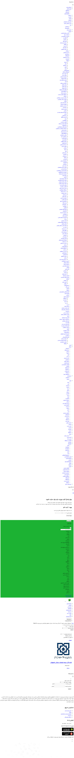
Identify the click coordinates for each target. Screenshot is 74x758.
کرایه (70, 345)
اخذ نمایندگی (68, 610)
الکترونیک (67, 28)
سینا (68, 395)
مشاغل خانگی (66, 263)
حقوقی (65, 284)
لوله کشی (65, 214)
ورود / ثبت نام (69, 515)
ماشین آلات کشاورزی (62, 180)
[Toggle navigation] (65, 601)
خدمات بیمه (66, 35)
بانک (70, 381)
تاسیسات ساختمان (67, 22)
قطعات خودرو (66, 468)
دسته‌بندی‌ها (69, 619)
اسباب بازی (64, 73)
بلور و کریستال (64, 132)
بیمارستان (69, 376)
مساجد (70, 424)
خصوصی (67, 377)
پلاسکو (65, 157)
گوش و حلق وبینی (65, 364)
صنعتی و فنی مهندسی (62, 99)
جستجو (72, 629)
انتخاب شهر (69, 520)
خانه (73, 623)
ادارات (70, 431)
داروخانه (67, 372)
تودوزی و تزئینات (65, 473)
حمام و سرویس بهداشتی (62, 98)
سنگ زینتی (64, 75)
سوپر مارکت (64, 86)
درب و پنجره (64, 229)
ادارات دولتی (68, 423)
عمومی (67, 351)
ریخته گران (64, 204)
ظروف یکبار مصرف (63, 89)
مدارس (70, 427)
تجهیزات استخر (63, 77)
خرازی (65, 114)
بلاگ (70, 615)
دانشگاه (69, 432)
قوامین (67, 393)
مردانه (65, 62)
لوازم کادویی (64, 138)
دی (68, 411)
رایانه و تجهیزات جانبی (62, 340)
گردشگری (67, 414)
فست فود (65, 41)
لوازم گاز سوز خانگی (63, 240)
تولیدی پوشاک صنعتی (62, 222)
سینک (65, 149)
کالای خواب (66, 293)
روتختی (65, 148)
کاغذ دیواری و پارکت (63, 123)
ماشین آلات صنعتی (63, 182)
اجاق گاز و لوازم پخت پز (62, 112)
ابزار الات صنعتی (63, 144)
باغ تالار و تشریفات (65, 309)
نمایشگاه (67, 479)
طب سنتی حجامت (65, 308)
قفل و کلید (64, 216)
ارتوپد (68, 353)
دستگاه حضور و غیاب (62, 94)
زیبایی (67, 356)
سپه (68, 389)
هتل (68, 445)
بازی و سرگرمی (66, 52)
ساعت (65, 258)
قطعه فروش (66, 13)
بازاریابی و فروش (63, 106)
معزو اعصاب (66, 363)
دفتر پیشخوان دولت (65, 314)
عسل (66, 119)
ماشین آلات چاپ (63, 185)
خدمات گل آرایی (65, 266)
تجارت (67, 387)
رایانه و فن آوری (63, 102)
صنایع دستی (68, 7)
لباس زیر (65, 227)
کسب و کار (64, 282)
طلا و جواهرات (66, 330)
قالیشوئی (65, 254)
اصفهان (70, 640)
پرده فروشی (64, 115)
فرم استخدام (68, 616)
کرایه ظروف (64, 143)
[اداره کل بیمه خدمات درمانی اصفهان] (63, 659)
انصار (68, 390)
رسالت (67, 392)
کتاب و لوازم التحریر (65, 33)
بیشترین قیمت (68, 686)
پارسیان (67, 406)
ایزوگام (65, 96)
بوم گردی (67, 450)
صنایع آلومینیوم (68, 461)
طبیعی (65, 272)
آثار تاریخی (69, 437)
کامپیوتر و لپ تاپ (65, 324)
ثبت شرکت (64, 241)
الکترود (65, 177)
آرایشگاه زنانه (64, 91)
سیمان (65, 245)
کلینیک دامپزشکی (65, 317)
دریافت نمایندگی (68, 717)
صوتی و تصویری (63, 135)
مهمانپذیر (67, 448)
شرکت (70, 18)
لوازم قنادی (64, 253)
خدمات (70, 31)
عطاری (67, 288)
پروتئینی (67, 335)
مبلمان (67, 290)
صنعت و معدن (66, 400)
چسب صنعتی (64, 193)
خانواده (65, 280)
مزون (66, 68)
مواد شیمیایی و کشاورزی (62, 170)
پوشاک (67, 60)
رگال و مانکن (64, 224)
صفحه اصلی (69, 603)
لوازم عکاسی (64, 199)
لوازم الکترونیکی (66, 337)
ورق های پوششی (65, 321)
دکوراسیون (64, 140)
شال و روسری (64, 220)
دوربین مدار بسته (63, 188)
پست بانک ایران (66, 403)
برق (70, 25)
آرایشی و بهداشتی (65, 261)
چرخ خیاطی (64, 153)
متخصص (67, 360)
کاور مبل (65, 159)
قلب (68, 355)
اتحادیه (69, 429)
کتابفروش (65, 211)
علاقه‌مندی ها (68, 597)
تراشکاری (65, 164)
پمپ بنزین (69, 426)
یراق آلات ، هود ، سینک (64, 319)
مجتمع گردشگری (65, 455)
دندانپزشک (67, 350)
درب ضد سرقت (64, 191)
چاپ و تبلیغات (66, 57)
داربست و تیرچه (63, 212)
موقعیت (69, 682)
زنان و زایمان (66, 358)
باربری (68, 305)
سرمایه (67, 418)
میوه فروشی (66, 285)
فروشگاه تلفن (64, 133)
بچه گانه (65, 65)
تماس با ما (69, 613)
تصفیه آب (65, 237)
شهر (68, 410)
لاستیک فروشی (66, 469)
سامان (67, 408)
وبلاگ (70, 712)
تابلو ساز (67, 311)
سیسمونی (65, 156)
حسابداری (67, 54)
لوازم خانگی (69, 9)
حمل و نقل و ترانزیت (65, 277)
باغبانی (65, 111)
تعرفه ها (69, 608)
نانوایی (67, 295)
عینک (65, 219)
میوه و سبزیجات (63, 43)
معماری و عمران (63, 104)
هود (66, 151)
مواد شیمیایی (64, 169)
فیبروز (65, 301)
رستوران (65, 39)
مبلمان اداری (64, 146)
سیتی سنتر (66, 436)
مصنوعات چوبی (63, 161)
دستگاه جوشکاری (63, 190)
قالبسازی (65, 162)
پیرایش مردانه (64, 93)
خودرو (70, 466)
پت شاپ (65, 250)
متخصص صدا (66, 374)
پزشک (70, 347)
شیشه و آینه (64, 232)
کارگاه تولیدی (68, 458)
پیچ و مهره (64, 196)
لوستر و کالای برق (63, 80)
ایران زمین (67, 416)
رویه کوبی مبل (64, 136)
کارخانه (70, 20)
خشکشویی (64, 120)
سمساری (65, 154)
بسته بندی (64, 175)
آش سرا (65, 46)
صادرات (67, 385)
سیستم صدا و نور (63, 259)
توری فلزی (65, 195)
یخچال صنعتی (64, 78)
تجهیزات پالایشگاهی (63, 172)
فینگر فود (65, 47)
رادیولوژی (67, 369)
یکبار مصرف (64, 88)
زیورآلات (67, 51)
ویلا (68, 453)
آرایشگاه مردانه (64, 248)
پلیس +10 (69, 439)
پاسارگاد (67, 419)
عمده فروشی (66, 70)
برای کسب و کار (68, 484)
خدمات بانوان (66, 296)
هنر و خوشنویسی (67, 457)
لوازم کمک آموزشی (63, 209)
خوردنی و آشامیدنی (65, 36)
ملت (68, 382)
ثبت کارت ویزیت (68, 620)
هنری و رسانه (64, 109)
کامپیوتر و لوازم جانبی (62, 217)
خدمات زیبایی (66, 313)
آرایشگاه (65, 298)
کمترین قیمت (68, 684)
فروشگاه (67, 10)
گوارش (67, 366)
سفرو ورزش (69, 30)
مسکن (67, 402)
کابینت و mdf (64, 117)
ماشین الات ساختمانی (62, 167)
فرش (66, 81)
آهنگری (65, 208)
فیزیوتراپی (67, 371)
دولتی (68, 379)
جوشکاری (65, 206)
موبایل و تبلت (64, 339)
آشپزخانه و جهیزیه (65, 326)
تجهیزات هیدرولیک (63, 174)
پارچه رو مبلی (64, 130)
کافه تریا (65, 38)
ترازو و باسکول (64, 256)
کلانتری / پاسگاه (68, 440)
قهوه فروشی (64, 246)
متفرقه (65, 44)
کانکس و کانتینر (63, 187)
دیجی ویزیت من (68, 710)
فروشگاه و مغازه (66, 72)
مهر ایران (67, 421)
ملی (68, 384)
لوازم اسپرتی (66, 481)
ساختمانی (67, 26)
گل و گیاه (67, 269)
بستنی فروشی (64, 49)
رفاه (68, 397)
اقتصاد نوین (66, 405)
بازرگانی (69, 15)
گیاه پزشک (64, 274)
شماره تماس (69, 513)
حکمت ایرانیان (66, 413)
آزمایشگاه (67, 368)
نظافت (65, 101)
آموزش (70, 605)
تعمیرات (67, 59)
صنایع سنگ (66, 332)
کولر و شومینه (64, 238)
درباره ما (69, 612)
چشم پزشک (66, 361)
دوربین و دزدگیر (63, 243)
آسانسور (65, 235)
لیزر (66, 303)
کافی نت (67, 322)
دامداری (69, 442)
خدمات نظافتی (64, 141)
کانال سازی (64, 233)
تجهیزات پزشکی (63, 83)
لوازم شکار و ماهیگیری (62, 127)
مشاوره (67, 279)
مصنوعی (65, 271)
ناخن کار (65, 300)
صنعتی (69, 460)
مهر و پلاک (65, 203)
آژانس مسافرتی (66, 327)
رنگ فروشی (64, 125)
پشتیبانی (69, 607)
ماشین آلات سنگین (63, 183)
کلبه (68, 452)
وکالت (68, 267)
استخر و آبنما (66, 264)
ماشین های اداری (63, 178)
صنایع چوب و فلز (63, 201)
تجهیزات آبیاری (64, 198)
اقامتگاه (69, 444)
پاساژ (70, 434)
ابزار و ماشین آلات (67, 23)
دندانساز (67, 348)
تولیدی (70, 17)
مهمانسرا (67, 447)
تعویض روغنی (66, 471)
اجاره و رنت (67, 474)
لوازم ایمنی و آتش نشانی (62, 225)
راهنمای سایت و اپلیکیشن (66, 714)
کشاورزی (67, 398)
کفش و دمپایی (64, 122)
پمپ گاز (67, 287)
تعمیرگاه (67, 12)
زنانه (66, 64)
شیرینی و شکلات (63, 251)
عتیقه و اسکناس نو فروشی (61, 128)
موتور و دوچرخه (66, 275)
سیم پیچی (64, 165)
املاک (70, 463)
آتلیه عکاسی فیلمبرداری (64, 292)
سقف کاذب (64, 230)
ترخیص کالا (67, 306)
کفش (65, 67)
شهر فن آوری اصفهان (65, 334)
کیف (68, 316)
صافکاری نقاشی (66, 476)
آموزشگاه (67, 56)
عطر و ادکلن (64, 85)
